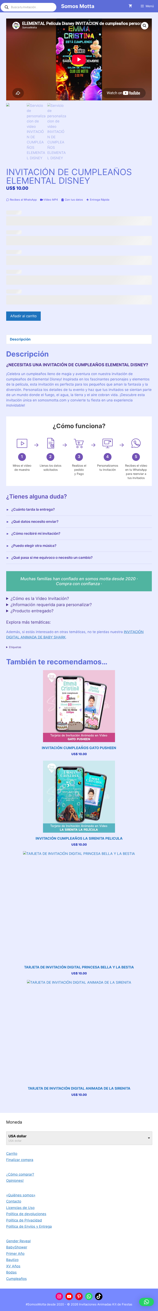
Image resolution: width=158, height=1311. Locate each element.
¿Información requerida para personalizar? (51, 604)
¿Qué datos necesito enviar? (34, 522)
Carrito (11, 1154)
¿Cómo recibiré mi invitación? (35, 533)
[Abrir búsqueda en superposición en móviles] (28, 7)
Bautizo (12, 1260)
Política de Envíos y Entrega (29, 1226)
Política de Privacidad (24, 1220)
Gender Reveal (18, 1241)
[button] (144, 25)
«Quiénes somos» (20, 1195)
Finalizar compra (19, 1160)
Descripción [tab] (20, 339)
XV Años (13, 1266)
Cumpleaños (16, 1279)
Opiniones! (15, 1181)
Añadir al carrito (23, 316)
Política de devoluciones (26, 1214)
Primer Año (15, 1254)
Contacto (13, 1201)
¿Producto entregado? (31, 610)
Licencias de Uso (20, 1208)
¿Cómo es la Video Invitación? (39, 598)
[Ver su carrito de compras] (130, 6)
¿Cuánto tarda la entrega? (33, 509)
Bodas (11, 1272)
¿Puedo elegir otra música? (33, 546)
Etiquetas (15, 647)
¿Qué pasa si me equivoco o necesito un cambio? (52, 558)
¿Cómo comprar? (20, 1174)
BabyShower (16, 1247)
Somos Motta (77, 6)
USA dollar (17, 1136)
